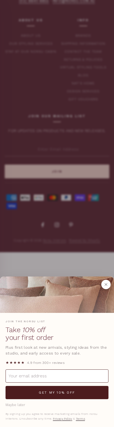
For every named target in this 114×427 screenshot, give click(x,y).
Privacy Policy (62, 418)
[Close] (106, 284)
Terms (80, 418)
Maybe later (15, 405)
